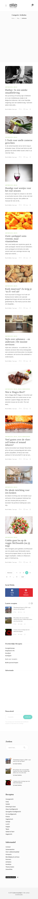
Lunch (8, 824)
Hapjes (8, 826)
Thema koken (10, 867)
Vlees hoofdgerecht (12, 809)
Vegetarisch (9, 819)
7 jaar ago (14, 308)
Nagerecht (9, 834)
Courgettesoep (10, 648)
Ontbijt (8, 822)
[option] (19, 621)
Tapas (7, 829)
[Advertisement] (19, 42)
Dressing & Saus (11, 806)
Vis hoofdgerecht (11, 814)
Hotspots (9, 854)
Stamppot (8, 655)
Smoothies (9, 869)
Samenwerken (10, 849)
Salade (8, 804)
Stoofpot (8, 653)
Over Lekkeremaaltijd (12, 852)
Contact (8, 847)
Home (13, 18)
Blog (18, 18)
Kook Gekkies (8, 109)
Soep (7, 802)
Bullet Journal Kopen (11, 662)
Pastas (8, 816)
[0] (8, 761)
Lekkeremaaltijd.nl (17, 893)
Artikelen (9, 87)
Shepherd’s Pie (9, 651)
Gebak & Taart (10, 831)
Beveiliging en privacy (12, 857)
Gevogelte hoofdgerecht (13, 811)
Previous (9, 572)
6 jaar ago (14, 109)
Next (22, 577)
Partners (8, 859)
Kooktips (8, 864)
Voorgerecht (9, 799)
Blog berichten (24, 389)
